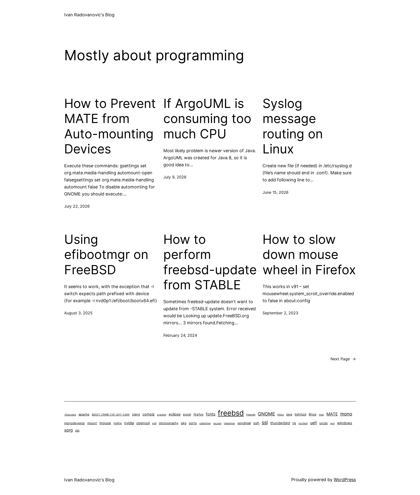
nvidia (129, 423)
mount (92, 423)
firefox (198, 414)
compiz (148, 414)
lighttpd (300, 414)
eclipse (175, 414)
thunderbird (280, 423)
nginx (118, 423)
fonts (210, 414)
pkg (183, 423)
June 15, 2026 (275, 192)
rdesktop (229, 423)
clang (136, 414)
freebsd (231, 413)
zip (77, 430)
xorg (68, 430)
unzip (323, 423)
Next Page (343, 358)
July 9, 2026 (174, 177)
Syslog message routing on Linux (292, 126)
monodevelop (74, 423)
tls (294, 423)
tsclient (303, 423)
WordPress (345, 479)
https (280, 414)
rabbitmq (205, 423)
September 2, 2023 (280, 312)
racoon (217, 423)
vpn (332, 423)
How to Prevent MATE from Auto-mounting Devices (110, 126)
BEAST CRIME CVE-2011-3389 (111, 414)
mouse (105, 423)
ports (193, 423)
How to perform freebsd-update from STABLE (210, 262)
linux (312, 414)
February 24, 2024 (180, 335)
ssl (265, 422)
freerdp (250, 414)
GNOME (266, 413)
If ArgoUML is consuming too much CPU (207, 118)
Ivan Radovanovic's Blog (89, 14)
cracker (161, 414)
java (289, 414)
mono (346, 413)
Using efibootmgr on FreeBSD (106, 254)
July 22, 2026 (77, 206)
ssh (256, 423)
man (321, 414)
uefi (313, 423)
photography (168, 423)
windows (344, 423)
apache (84, 414)
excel (187, 414)
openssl (143, 423)
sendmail (244, 423)
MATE (332, 414)
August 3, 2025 (78, 312)
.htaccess (70, 414)
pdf (154, 423)
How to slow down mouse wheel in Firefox (309, 254)
